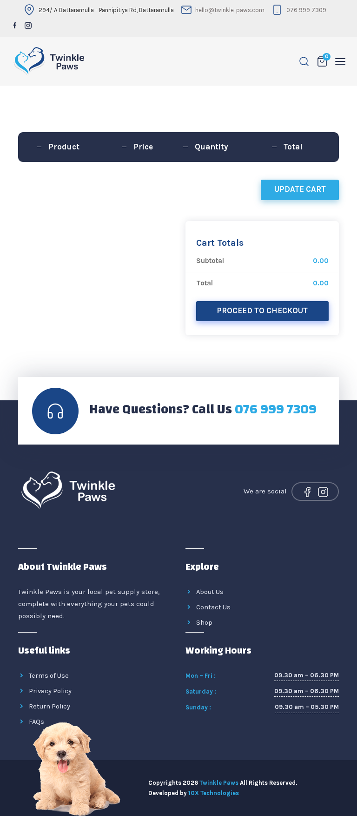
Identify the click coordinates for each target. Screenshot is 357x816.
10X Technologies (213, 792)
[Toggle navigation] (340, 61)
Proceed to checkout (262, 310)
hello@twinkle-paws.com (229, 10)
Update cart (300, 189)
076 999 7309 (306, 10)
